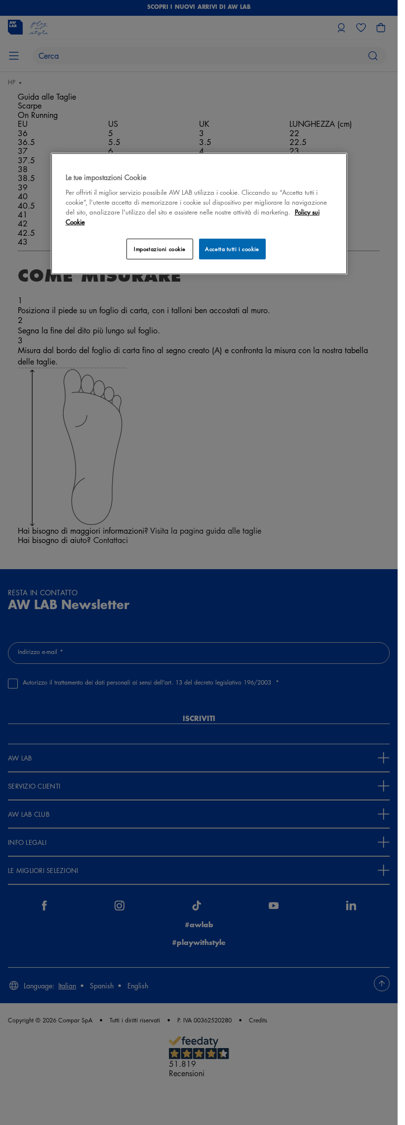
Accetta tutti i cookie (232, 249)
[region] (199, 214)
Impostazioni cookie (160, 249)
